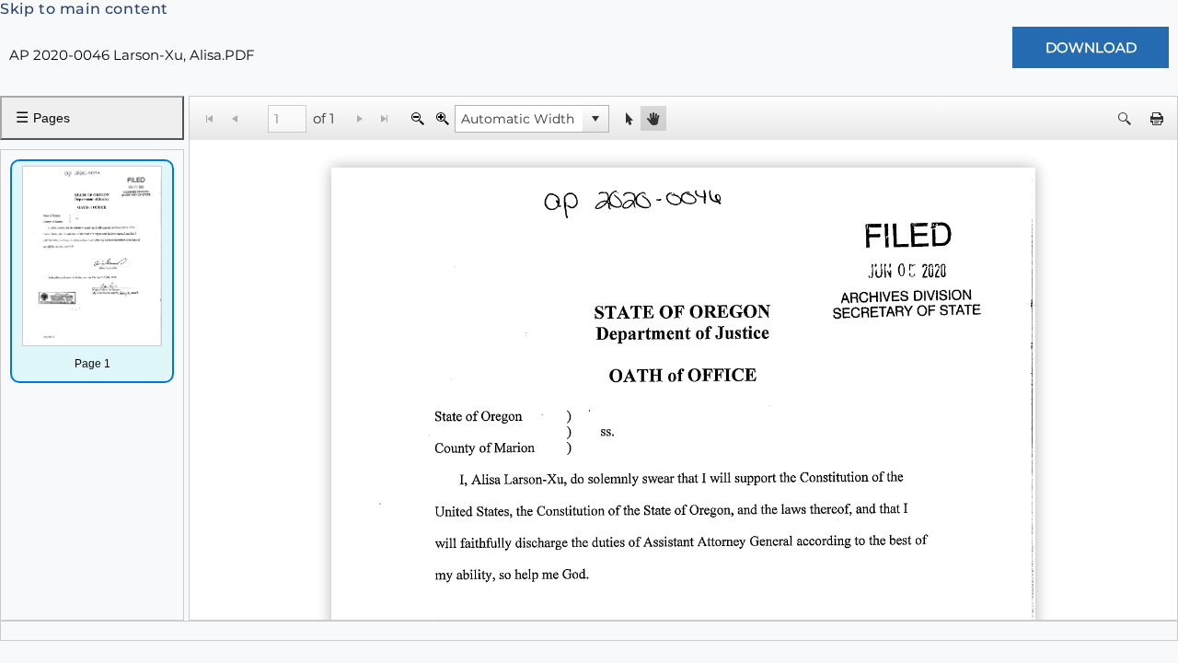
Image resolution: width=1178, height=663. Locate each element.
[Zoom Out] (417, 118)
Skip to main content (84, 8)
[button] (595, 119)
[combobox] (519, 119)
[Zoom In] (442, 118)
